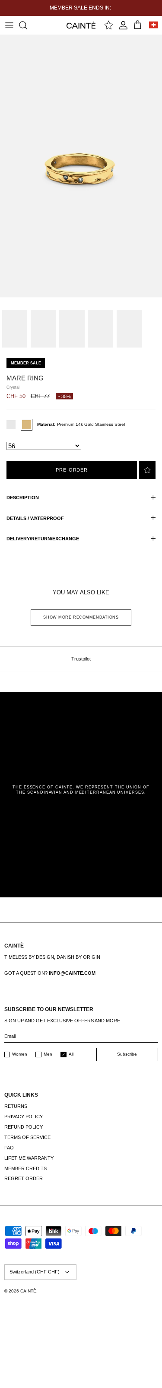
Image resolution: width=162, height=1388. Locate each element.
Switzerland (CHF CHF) (35, 1271)
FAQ (9, 1147)
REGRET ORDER (23, 1178)
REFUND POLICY (23, 1127)
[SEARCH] (27, 25)
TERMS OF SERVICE (27, 1137)
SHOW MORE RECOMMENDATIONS (80, 617)
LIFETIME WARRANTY (29, 1158)
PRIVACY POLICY (23, 1116)
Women (19, 1054)
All (71, 1054)
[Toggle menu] (9, 25)
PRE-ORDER (72, 469)
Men (48, 1054)
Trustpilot (81, 658)
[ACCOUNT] (123, 25)
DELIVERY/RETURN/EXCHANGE (42, 538)
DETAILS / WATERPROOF (35, 518)
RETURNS (15, 1106)
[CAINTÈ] (81, 25)
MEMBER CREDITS (25, 1168)
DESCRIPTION (22, 497)
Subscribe (127, 1054)
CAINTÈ (28, 1291)
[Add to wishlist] (147, 470)
